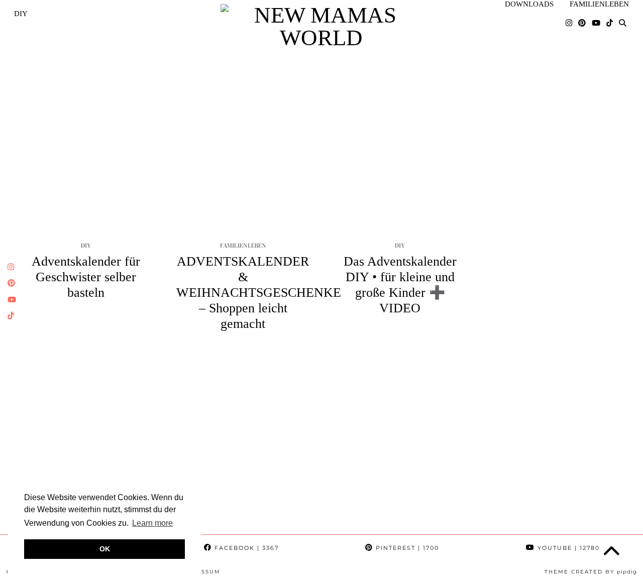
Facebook (245, 547)
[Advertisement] (321, 436)
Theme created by (591, 571)
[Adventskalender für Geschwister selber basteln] (86, 137)
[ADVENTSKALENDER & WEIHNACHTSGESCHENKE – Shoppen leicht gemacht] (243, 137)
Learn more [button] (152, 523)
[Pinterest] (582, 23)
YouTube (567, 547)
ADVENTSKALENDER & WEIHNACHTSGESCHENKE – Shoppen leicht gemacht (258, 292)
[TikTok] (609, 23)
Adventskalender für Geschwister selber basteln (86, 277)
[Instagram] (569, 23)
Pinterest (406, 547)
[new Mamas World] (322, 26)
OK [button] (104, 549)
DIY (21, 14)
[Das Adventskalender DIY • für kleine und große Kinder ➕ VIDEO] (400, 137)
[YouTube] (596, 23)
